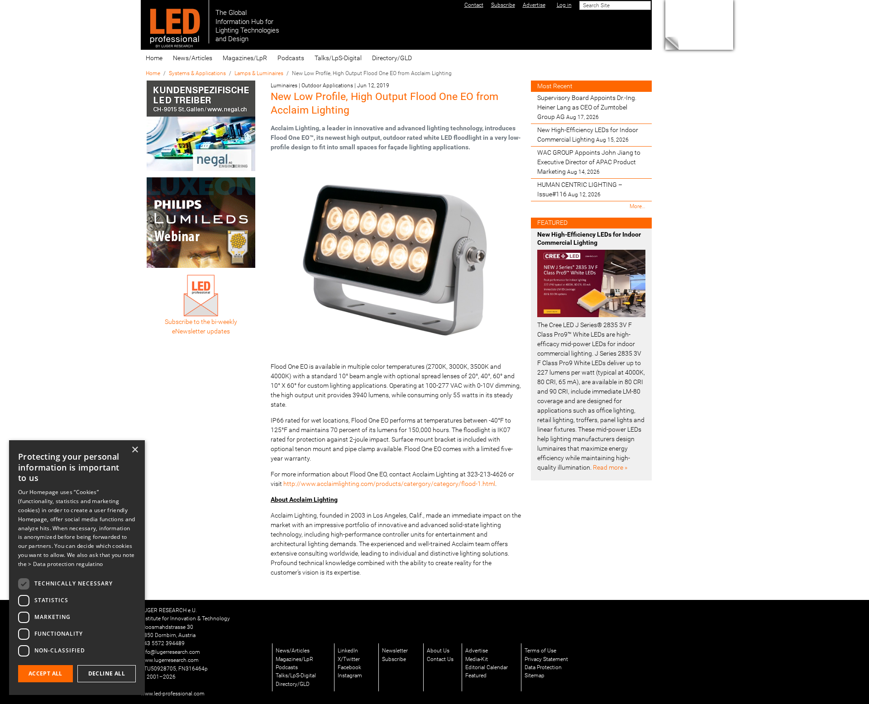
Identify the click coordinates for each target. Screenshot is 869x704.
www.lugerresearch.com (170, 660)
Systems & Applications (197, 73)
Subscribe (394, 659)
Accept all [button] (45, 673)
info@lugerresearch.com (170, 652)
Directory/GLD (392, 58)
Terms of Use (540, 650)
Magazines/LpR (245, 58)
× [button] (134, 450)
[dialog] (77, 567)
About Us (438, 650)
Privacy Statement (546, 659)
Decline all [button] (106, 673)
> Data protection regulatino (65, 564)
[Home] (175, 21)
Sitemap (534, 675)
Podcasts (290, 58)
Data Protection (543, 667)
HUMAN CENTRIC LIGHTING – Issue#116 (579, 189)
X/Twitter (349, 659)
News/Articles (192, 58)
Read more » (610, 467)
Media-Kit (476, 659)
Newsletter (395, 650)
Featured (476, 675)
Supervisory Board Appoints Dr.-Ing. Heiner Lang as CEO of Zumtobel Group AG (586, 107)
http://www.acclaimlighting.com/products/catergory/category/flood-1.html (389, 483)
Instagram (350, 675)
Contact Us (440, 659)
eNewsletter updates (201, 331)
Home (154, 58)
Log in (564, 5)
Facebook (349, 667)
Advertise (476, 650)
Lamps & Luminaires (258, 73)
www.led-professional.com (173, 693)
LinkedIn (348, 650)
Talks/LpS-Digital (338, 58)
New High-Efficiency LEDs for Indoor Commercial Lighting (587, 134)
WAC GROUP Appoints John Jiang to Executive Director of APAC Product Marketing (588, 162)
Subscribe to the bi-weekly (201, 321)
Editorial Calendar (486, 667)
